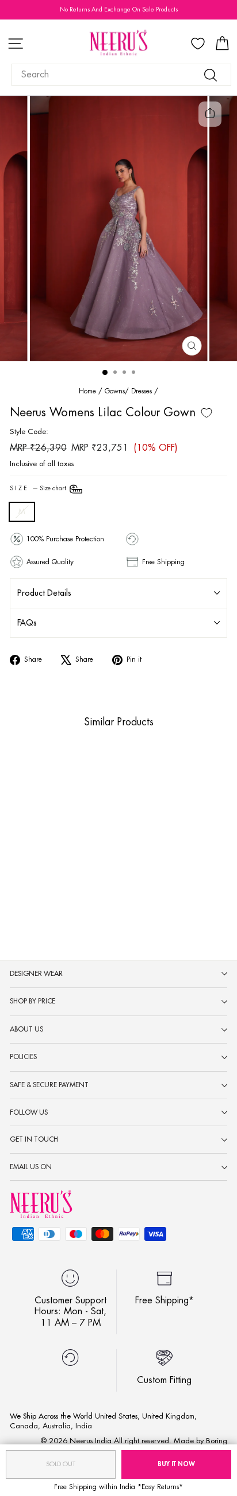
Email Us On (31, 1166)
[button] (47, 865)
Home (87, 391)
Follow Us (29, 1112)
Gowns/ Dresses (128, 391)
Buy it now (176, 1464)
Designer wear (36, 973)
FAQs (27, 623)
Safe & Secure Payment (49, 1084)
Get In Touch (34, 1139)
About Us (26, 1029)
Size (39, 488)
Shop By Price (32, 1001)
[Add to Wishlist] (206, 412)
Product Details (44, 593)
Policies (23, 1056)
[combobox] (121, 75)
